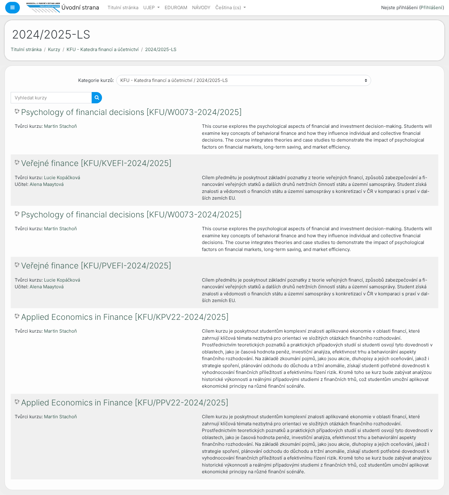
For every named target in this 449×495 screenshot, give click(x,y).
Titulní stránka (123, 7)
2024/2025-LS (161, 49)
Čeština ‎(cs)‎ (228, 7)
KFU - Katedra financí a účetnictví (103, 49)
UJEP (149, 7)
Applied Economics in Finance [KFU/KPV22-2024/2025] (125, 317)
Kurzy (54, 49)
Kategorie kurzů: (96, 80)
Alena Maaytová (47, 184)
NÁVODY (201, 7)
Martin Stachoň (60, 126)
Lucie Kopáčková (62, 177)
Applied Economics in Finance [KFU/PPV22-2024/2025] (124, 402)
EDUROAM (176, 7)
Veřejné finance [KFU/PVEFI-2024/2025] (96, 265)
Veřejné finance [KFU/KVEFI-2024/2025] (96, 163)
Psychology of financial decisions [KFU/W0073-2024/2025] (131, 112)
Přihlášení (432, 7)
